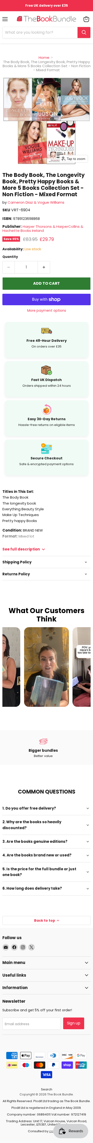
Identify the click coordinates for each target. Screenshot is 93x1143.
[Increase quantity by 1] (44, 267)
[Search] (84, 32)
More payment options (46, 310)
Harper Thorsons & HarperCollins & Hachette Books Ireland (42, 228)
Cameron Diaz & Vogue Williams (36, 202)
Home (44, 57)
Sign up (73, 1023)
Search (46, 1089)
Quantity (10, 257)
